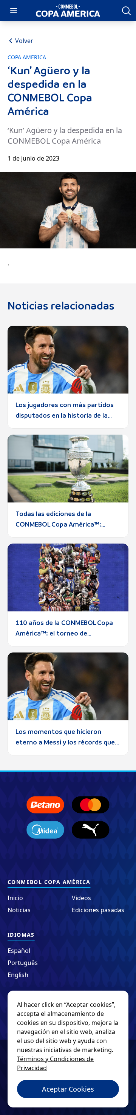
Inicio (15, 898)
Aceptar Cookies (68, 1089)
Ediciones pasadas (98, 910)
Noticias (19, 910)
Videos (81, 898)
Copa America (27, 57)
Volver (24, 41)
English (18, 975)
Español (19, 951)
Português (23, 963)
